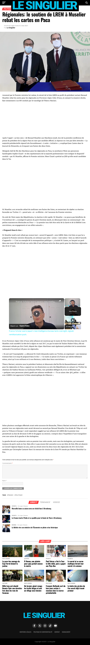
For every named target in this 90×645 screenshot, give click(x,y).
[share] (60, 301)
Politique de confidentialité (42, 632)
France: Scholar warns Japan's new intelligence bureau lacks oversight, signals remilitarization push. (36, 301)
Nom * (4, 481)
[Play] (66, 305)
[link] (12, 302)
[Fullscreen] (79, 305)
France (10, 495)
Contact (57, 632)
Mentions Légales (25, 632)
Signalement (66, 632)
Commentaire (7, 463)
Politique (18, 495)
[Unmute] (68, 305)
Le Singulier (11, 28)
